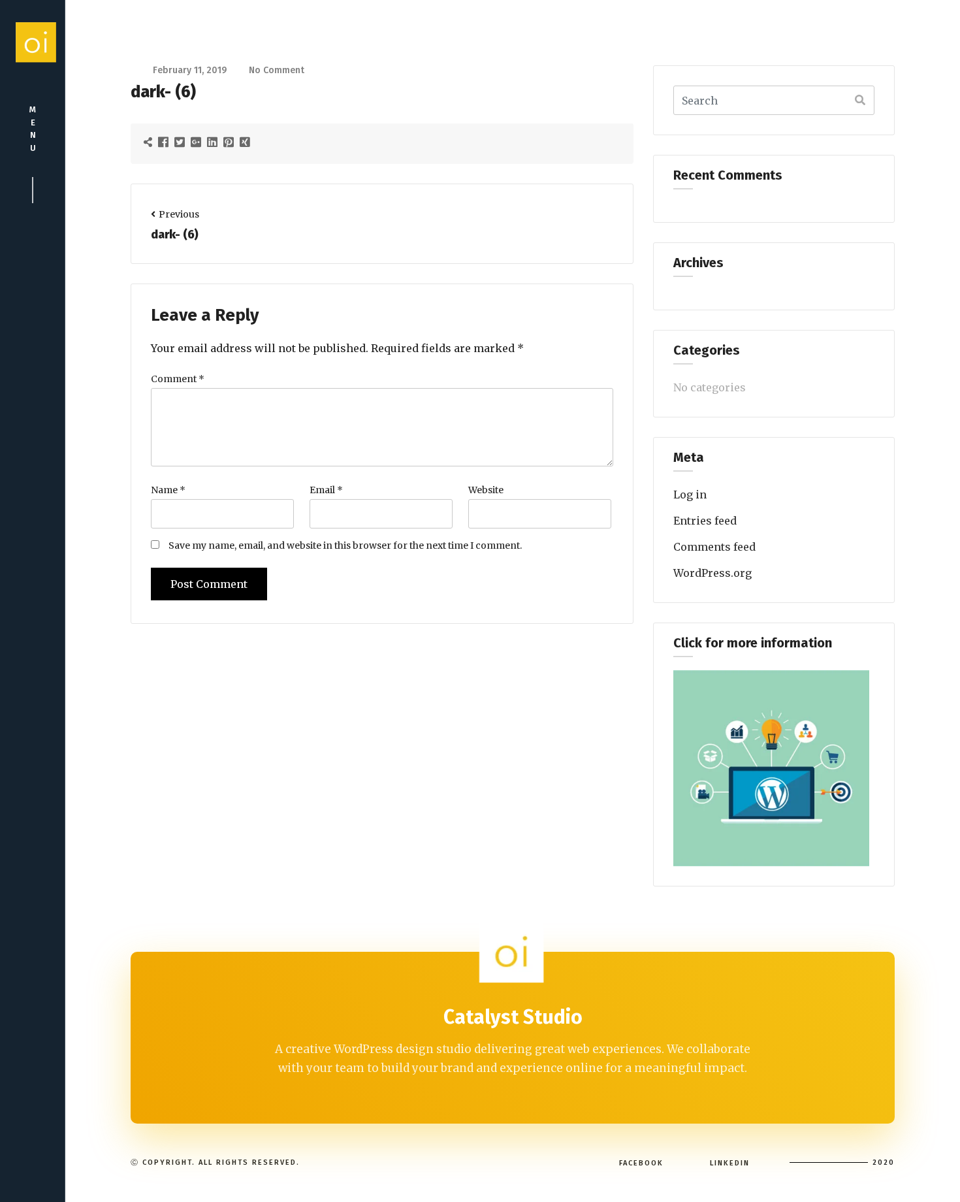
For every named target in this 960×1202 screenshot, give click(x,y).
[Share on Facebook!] (165, 142)
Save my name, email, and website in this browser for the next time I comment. (345, 545)
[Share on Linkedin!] (214, 142)
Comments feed (714, 546)
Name (168, 490)
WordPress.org (712, 572)
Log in (690, 494)
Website (486, 490)
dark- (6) (175, 234)
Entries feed (705, 520)
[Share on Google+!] (197, 142)
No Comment (276, 70)
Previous (179, 214)
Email (326, 490)
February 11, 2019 (190, 70)
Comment (177, 379)
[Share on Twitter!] (181, 142)
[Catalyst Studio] (32, 42)
